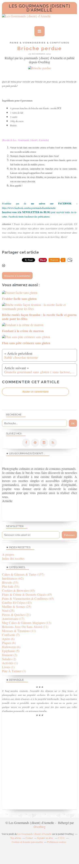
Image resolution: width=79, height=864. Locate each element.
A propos (8, 554)
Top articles (15, 837)
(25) (16, 606)
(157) (23, 574)
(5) (10, 651)
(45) (18, 590)
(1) (10, 663)
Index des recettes (13, 558)
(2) (9, 655)
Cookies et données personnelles (27, 841)
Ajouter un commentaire (35, 391)
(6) (8, 639)
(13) (26, 623)
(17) (13, 618)
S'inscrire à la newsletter (17, 276)
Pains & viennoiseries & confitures (39, 42)
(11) (25, 627)
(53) (10, 582)
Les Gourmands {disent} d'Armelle (39, 8)
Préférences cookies (56, 841)
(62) (12, 578)
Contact (29, 837)
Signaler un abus (45, 837)
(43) (17, 602)
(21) (16, 614)
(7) (11, 635)
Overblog (40, 827)
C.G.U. (61, 837)
